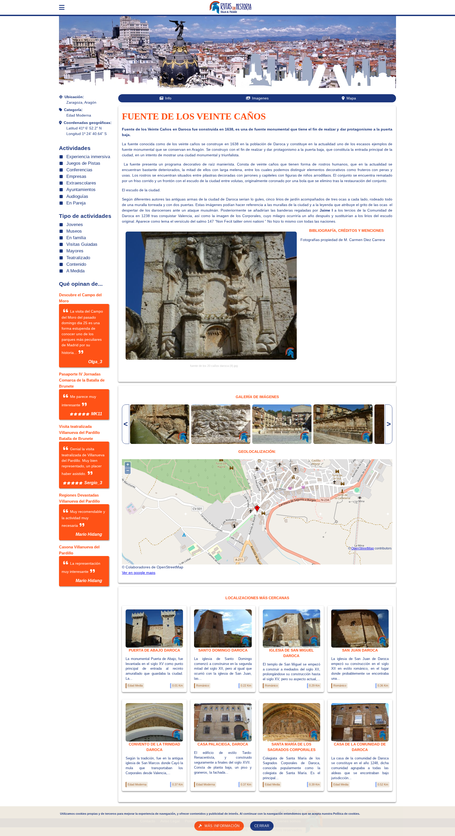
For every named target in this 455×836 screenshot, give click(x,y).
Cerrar (261, 826)
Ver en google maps (138, 572)
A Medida (75, 270)
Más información (222, 826)
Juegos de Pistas (83, 163)
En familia (76, 237)
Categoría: (73, 110)
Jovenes (74, 224)
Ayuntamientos (81, 189)
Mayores (74, 250)
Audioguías (77, 196)
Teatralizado (78, 257)
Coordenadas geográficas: (88, 123)
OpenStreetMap (362, 548)
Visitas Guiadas (81, 244)
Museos (74, 231)
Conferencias (79, 169)
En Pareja (76, 203)
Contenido (76, 264)
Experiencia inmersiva (88, 156)
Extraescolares (81, 183)
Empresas (76, 176)
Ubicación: (74, 97)
